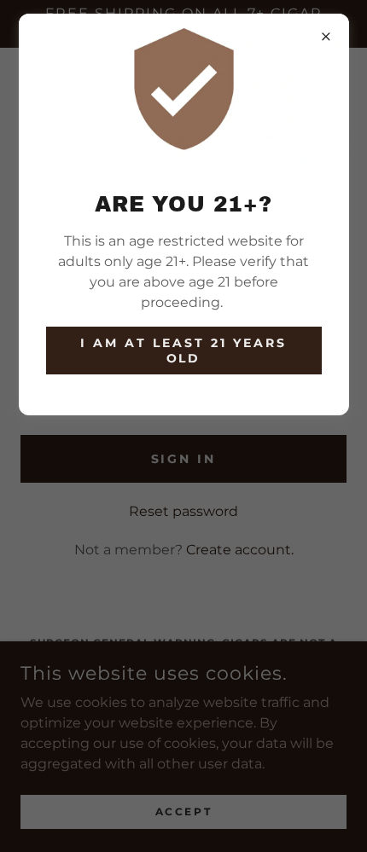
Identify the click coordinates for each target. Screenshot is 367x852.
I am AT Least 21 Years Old (183, 350)
